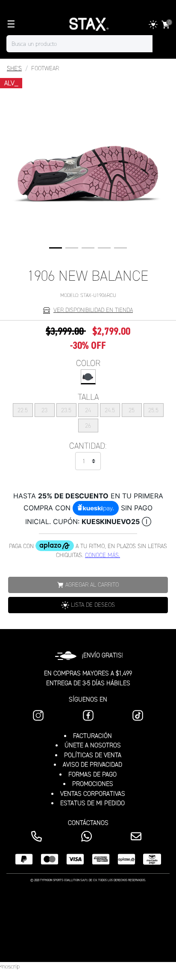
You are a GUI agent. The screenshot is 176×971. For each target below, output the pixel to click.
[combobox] (88, 43)
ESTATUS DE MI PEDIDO (92, 803)
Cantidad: (88, 446)
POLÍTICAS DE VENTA (92, 755)
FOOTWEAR (45, 68)
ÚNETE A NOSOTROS (93, 745)
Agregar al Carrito (92, 584)
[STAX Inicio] (88, 24)
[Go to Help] (138, 836)
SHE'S (14, 68)
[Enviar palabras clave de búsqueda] (161, 43)
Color (88, 363)
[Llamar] (38, 836)
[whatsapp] (88, 836)
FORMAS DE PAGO (92, 774)
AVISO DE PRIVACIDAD (92, 764)
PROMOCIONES (92, 784)
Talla (88, 397)
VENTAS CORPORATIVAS (92, 793)
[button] (55, 248)
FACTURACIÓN (92, 736)
